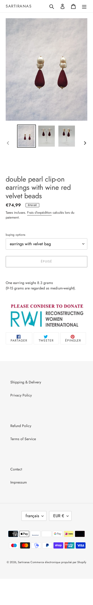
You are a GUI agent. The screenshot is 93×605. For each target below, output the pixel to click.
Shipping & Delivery (25, 382)
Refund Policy (20, 425)
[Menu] (84, 6)
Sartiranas (19, 6)
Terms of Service (23, 438)
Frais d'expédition (39, 212)
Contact (16, 469)
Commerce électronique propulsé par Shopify (58, 562)
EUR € (58, 516)
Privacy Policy (21, 395)
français (32, 516)
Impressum (18, 482)
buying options (15, 234)
